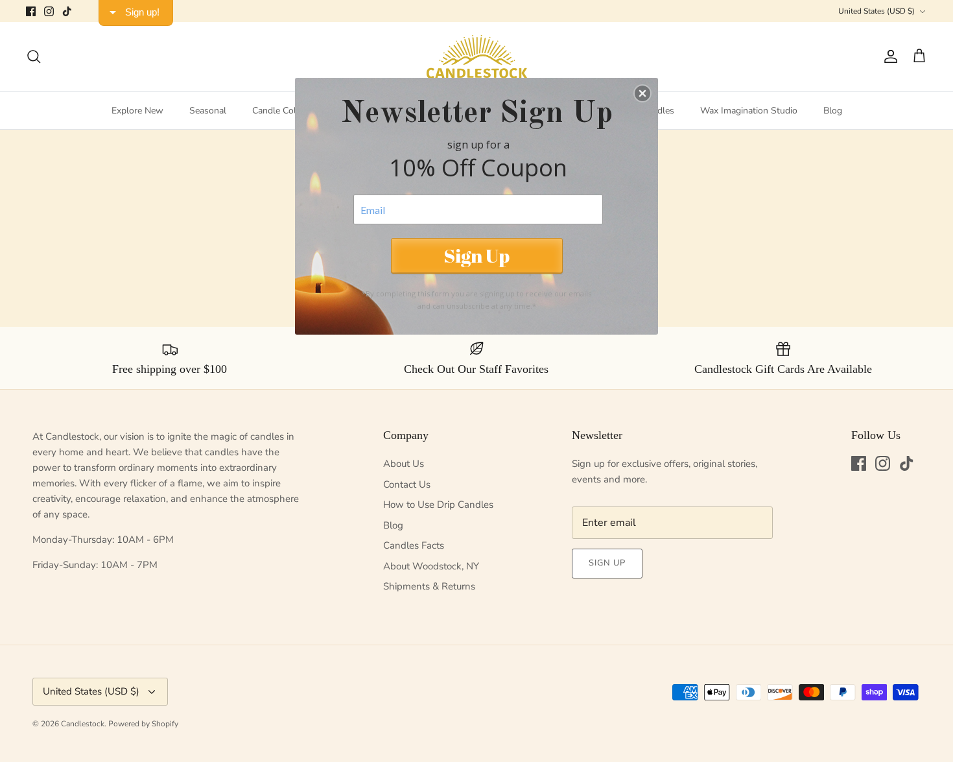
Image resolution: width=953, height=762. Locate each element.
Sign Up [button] (476, 255)
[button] (642, 93)
